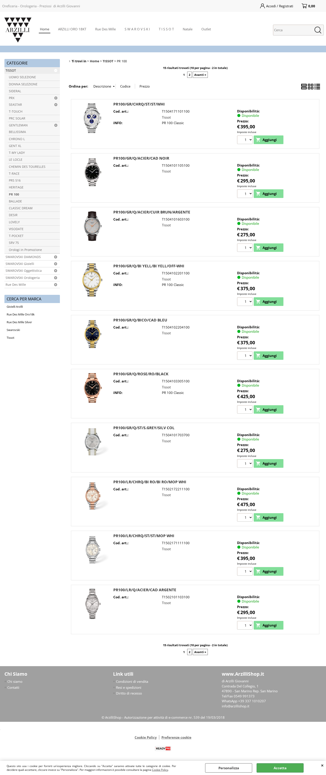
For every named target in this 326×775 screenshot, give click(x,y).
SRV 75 (14, 243)
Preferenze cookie (176, 737)
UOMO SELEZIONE (22, 77)
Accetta (280, 768)
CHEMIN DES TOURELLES (27, 167)
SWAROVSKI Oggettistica (24, 271)
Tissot (10, 338)
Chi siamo (14, 681)
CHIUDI (322, 765)
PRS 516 (15, 180)
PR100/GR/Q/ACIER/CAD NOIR (141, 158)
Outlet (206, 29)
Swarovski (13, 330)
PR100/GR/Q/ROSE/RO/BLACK (140, 373)
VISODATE (16, 229)
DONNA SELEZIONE (23, 84)
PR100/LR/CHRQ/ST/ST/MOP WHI (143, 535)
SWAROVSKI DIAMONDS (23, 257)
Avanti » (200, 75)
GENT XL (15, 146)
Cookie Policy (160, 770)
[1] (245, 140)
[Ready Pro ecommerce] (163, 748)
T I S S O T (166, 29)
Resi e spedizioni (128, 687)
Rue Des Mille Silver (19, 322)
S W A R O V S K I (137, 29)
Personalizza (228, 768)
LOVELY (14, 222)
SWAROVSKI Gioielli (20, 264)
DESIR (13, 215)
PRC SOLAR (17, 118)
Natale (187, 29)
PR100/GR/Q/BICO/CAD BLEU (140, 320)
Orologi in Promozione (25, 250)
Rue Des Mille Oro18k (21, 314)
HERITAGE (16, 187)
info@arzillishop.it (235, 706)
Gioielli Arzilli (15, 307)
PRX (11, 98)
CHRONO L (17, 139)
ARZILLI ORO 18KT (72, 29)
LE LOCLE (15, 160)
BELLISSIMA (17, 132)
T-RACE (14, 174)
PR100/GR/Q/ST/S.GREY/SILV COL (144, 427)
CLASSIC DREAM (21, 208)
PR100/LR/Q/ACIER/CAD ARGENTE (144, 589)
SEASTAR (15, 105)
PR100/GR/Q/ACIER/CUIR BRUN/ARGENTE (151, 212)
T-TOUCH (15, 112)
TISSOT (11, 70)
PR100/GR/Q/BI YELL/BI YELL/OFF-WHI (148, 265)
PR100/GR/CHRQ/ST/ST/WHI (139, 104)
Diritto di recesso (129, 693)
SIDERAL (15, 91)
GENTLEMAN (18, 125)
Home (44, 29)
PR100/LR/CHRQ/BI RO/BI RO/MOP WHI (149, 481)
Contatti (13, 687)
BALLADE (15, 201)
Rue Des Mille (105, 29)
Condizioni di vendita (132, 681)
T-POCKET (16, 236)
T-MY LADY (17, 153)
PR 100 (14, 194)
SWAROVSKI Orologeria (23, 278)
